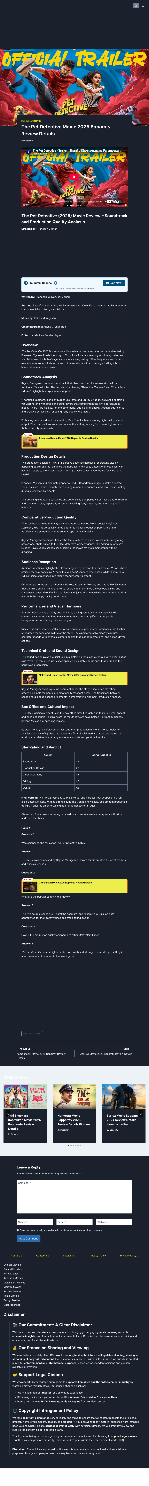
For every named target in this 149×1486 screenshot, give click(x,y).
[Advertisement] (74, 27)
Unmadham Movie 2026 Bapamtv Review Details (65, 882)
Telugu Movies (11, 1300)
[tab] (68, 1145)
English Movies (12, 1264)
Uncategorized (12, 1304)
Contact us (42, 1255)
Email (62, 1222)
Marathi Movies (12, 1286)
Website (102, 1222)
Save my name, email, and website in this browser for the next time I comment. (61, 1230)
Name (22, 1222)
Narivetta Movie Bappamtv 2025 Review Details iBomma (74, 1120)
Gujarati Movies (12, 1269)
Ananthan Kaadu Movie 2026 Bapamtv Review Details (68, 438)
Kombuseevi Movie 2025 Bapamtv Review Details (41, 1053)
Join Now (115, 282)
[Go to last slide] (8, 1113)
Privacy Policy (98, 1255)
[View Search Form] (136, 5)
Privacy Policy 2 (129, 1255)
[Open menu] (143, 5)
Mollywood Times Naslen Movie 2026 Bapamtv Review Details (73, 675)
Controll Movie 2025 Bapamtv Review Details (106, 1052)
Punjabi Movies (12, 1291)
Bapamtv (28, 141)
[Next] (141, 1113)
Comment (24, 1182)
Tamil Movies (11, 1295)
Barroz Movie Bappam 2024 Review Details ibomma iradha (122, 1120)
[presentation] (25, 1096)
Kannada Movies (13, 1278)
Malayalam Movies (31, 121)
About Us (16, 1255)
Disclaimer (69, 1255)
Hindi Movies (11, 1273)
